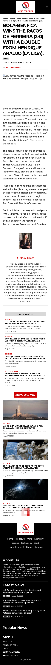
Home (5, 19)
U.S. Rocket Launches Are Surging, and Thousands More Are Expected (25, 322)
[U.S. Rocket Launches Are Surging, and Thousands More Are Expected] (25, 410)
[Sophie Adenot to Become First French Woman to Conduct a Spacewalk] (25, 450)
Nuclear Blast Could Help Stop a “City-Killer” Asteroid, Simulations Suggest (25, 357)
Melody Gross (13, 67)
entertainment (12, 371)
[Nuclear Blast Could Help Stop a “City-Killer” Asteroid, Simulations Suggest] (25, 489)
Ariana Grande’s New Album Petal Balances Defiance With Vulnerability (25, 374)
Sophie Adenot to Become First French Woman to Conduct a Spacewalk (25, 340)
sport (12, 19)
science (8, 319)
